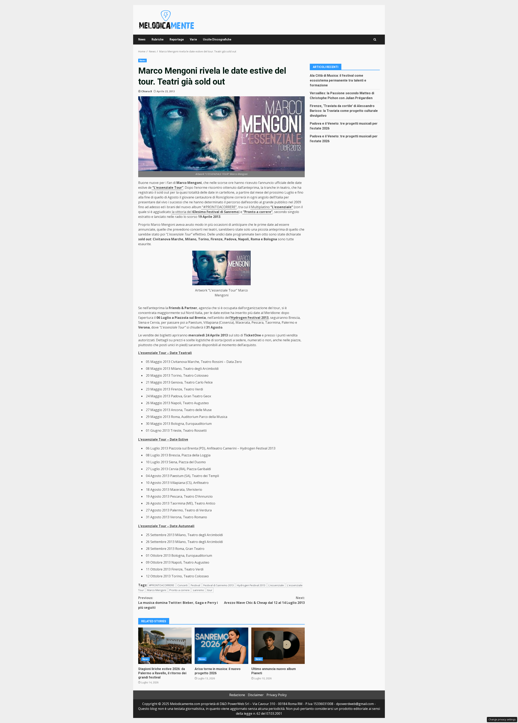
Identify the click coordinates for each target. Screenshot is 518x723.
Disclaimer (256, 695)
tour (209, 590)
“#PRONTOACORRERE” (219, 207)
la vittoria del (205, 212)
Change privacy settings (502, 719)
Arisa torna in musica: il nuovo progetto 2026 (221, 646)
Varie (193, 39)
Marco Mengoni (156, 590)
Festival (195, 585)
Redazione (237, 695)
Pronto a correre (179, 590)
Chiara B (146, 91)
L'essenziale (276, 585)
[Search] (375, 39)
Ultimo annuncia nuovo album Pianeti (278, 646)
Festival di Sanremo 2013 (218, 585)
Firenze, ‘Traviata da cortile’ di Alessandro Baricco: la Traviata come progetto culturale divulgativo (344, 110)
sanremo (198, 590)
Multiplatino (271, 207)
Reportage (177, 39)
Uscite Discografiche (217, 39)
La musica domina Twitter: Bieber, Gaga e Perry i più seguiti (178, 603)
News (141, 39)
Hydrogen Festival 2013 (251, 585)
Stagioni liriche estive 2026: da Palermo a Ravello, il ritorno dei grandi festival (165, 646)
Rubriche (157, 39)
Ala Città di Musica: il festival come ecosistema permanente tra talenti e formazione (338, 80)
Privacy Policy (276, 695)
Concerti (182, 585)
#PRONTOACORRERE (161, 585)
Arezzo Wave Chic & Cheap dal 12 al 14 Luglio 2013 (264, 600)
